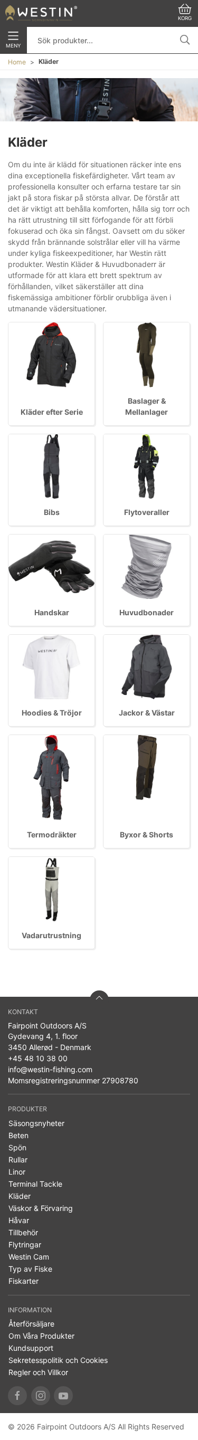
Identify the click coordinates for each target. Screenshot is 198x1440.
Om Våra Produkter (41, 1335)
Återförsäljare (31, 1323)
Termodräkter (52, 834)
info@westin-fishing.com (50, 1069)
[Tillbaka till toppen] (99, 999)
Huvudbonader (146, 612)
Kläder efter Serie (52, 411)
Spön (17, 1147)
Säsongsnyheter (36, 1123)
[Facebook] (17, 1395)
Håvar (18, 1220)
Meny (13, 46)
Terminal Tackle (35, 1183)
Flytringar (24, 1244)
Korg (185, 18)
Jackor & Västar (147, 712)
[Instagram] (40, 1395)
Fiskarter (23, 1280)
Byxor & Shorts (146, 834)
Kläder (19, 1195)
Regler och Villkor (38, 1372)
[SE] (41, 13)
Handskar (51, 612)
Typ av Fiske (30, 1268)
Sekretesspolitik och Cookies (58, 1360)
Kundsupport (30, 1347)
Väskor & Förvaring (40, 1208)
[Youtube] (63, 1395)
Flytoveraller (146, 512)
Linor (16, 1171)
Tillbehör (23, 1232)
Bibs (52, 512)
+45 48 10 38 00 (38, 1058)
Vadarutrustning (51, 935)
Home (17, 62)
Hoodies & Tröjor (52, 712)
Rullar (17, 1159)
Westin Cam (28, 1256)
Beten (18, 1135)
